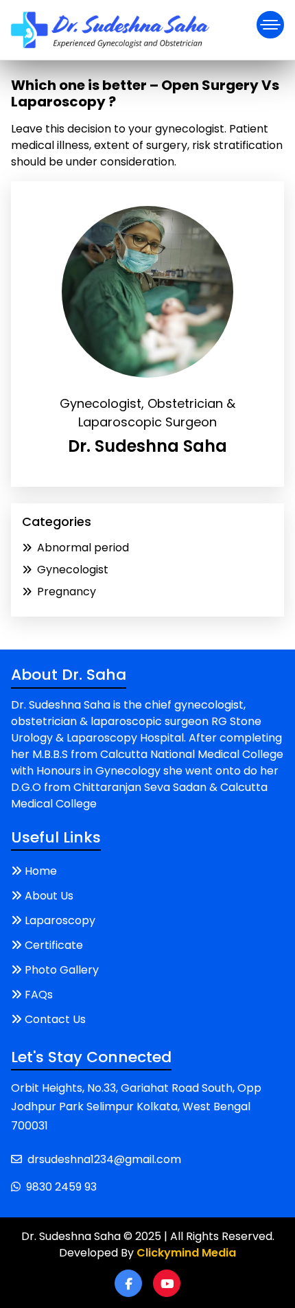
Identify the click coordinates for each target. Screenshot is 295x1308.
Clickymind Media (186, 1253)
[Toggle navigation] (270, 24)
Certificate (54, 945)
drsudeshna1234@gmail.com (104, 1159)
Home (41, 871)
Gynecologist (72, 569)
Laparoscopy (60, 920)
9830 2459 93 (61, 1187)
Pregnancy (66, 591)
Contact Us (55, 1019)
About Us (49, 896)
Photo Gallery (62, 970)
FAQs (39, 994)
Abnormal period (83, 547)
